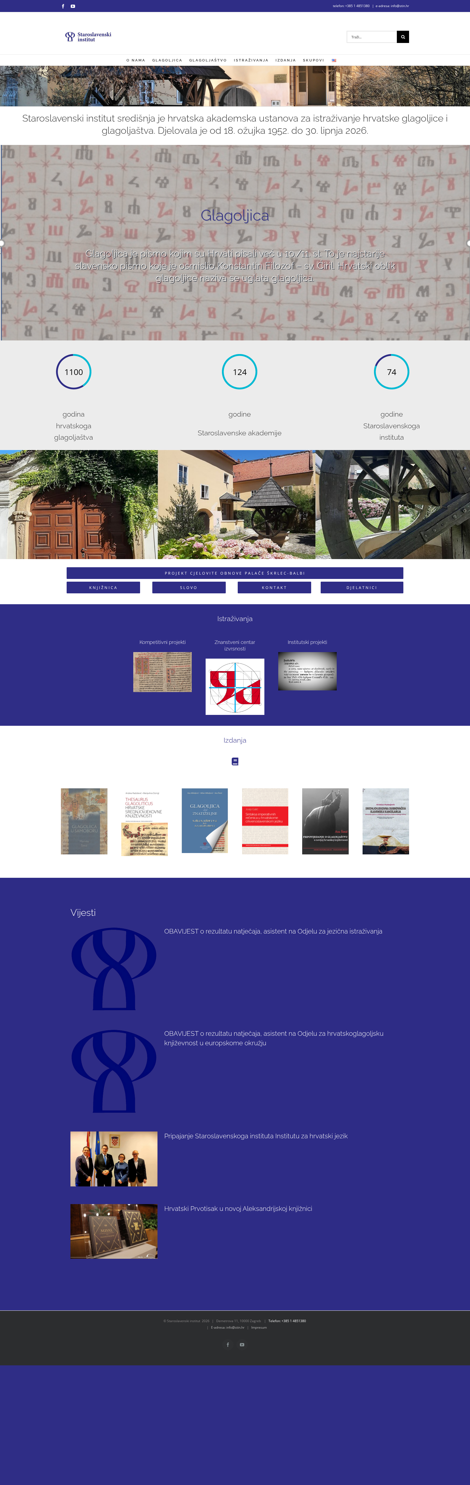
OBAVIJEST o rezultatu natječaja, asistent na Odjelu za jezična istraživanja (273, 931)
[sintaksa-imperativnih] (265, 790)
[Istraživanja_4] (307, 654)
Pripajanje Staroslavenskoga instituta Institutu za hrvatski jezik (256, 1136)
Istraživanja (235, 619)
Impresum (259, 1327)
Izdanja (235, 740)
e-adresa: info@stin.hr (392, 6)
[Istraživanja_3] (162, 654)
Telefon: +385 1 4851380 (287, 1321)
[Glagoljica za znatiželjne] (205, 790)
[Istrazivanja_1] (235, 660)
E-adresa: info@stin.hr (228, 1327)
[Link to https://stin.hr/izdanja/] (235, 761)
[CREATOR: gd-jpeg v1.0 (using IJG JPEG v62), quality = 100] (325, 790)
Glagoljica (235, 215)
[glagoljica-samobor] (84, 790)
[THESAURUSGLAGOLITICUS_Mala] (144, 790)
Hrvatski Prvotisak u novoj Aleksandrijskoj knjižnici (238, 1209)
